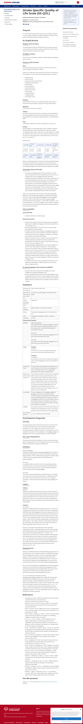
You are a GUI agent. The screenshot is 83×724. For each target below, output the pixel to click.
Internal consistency (36, 322)
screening (25, 302)
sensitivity (33, 394)
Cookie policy (63, 721)
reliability (47, 392)
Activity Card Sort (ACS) (68, 32)
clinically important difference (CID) (31, 577)
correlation (54, 197)
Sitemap (34, 722)
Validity (24, 347)
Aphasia (35, 173)
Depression (42, 360)
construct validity (50, 199)
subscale (52, 328)
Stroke (26, 47)
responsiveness (44, 560)
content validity (55, 185)
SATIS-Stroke (66, 40)
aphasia (40, 176)
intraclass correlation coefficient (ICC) (34, 245)
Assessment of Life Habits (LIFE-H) (70, 34)
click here (28, 681)
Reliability (25, 322)
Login (46, 722)
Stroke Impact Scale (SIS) (68, 42)
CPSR (26, 713)
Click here (33, 413)
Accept (66, 718)
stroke (42, 50)
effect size (49, 551)
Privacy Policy (68, 721)
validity (42, 202)
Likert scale (39, 128)
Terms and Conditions (9, 722)
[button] (80, 709)
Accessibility (40, 722)
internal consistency (39, 195)
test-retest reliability (41, 197)
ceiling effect (52, 369)
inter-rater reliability (48, 341)
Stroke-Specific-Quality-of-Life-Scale (48, 681)
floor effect (53, 368)
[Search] (78, 2)
